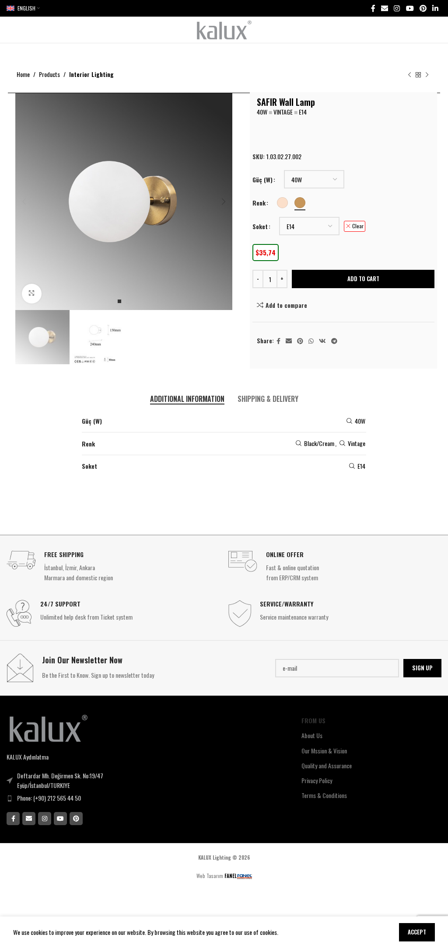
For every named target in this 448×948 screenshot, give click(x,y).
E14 (361, 466)
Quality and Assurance (326, 765)
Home (23, 74)
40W (360, 420)
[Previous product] (409, 75)
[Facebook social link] (373, 8)
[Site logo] (224, 28)
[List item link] (96, 798)
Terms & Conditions (324, 795)
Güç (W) (262, 179)
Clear (358, 226)
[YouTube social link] (409, 8)
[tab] (187, 399)
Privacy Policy (316, 780)
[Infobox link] (113, 566)
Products (49, 74)
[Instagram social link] (397, 8)
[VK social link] (322, 341)
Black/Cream (319, 443)
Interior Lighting (91, 74)
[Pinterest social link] (422, 8)
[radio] (282, 202)
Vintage (356, 443)
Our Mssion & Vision (324, 750)
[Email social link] (384, 8)
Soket (260, 226)
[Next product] (427, 75)
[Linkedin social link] (435, 8)
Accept (417, 931)
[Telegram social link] (334, 341)
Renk (259, 202)
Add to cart (363, 278)
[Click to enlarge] (32, 293)
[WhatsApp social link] (311, 341)
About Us (311, 735)
